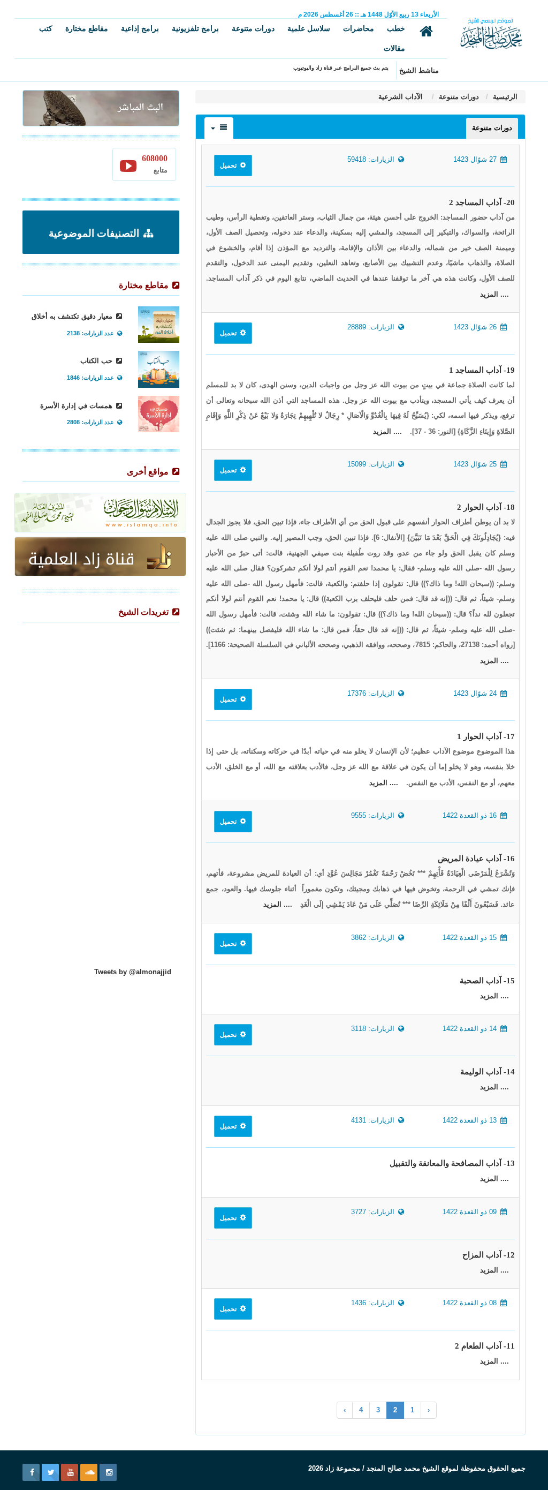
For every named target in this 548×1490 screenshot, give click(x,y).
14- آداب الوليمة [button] (487, 1071)
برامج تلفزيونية (195, 28)
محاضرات (358, 28)
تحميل (229, 165)
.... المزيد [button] (494, 294)
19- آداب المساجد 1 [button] (482, 370)
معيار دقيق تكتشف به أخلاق (73, 316)
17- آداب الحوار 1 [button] (486, 736)
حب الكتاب (97, 361)
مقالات (394, 48)
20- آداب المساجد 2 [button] (482, 202)
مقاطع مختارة (86, 28)
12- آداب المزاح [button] (488, 1255)
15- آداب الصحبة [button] (487, 980)
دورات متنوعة (253, 28)
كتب (45, 28)
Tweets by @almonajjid (132, 972)
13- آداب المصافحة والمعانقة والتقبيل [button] (452, 1163)
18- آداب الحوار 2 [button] (486, 507)
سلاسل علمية (308, 28)
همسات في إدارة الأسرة (77, 406)
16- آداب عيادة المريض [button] (476, 858)
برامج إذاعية (140, 28)
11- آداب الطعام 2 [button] (485, 1346)
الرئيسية (504, 97)
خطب (396, 28)
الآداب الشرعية (401, 97)
